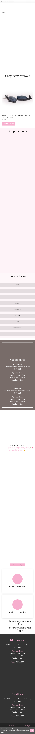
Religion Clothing (17, 291)
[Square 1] (17, 153)
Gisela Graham (17, 309)
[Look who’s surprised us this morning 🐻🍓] (17, 498)
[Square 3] (17, 221)
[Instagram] (17, 1)
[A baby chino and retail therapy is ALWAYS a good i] (17, 553)
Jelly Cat (17, 334)
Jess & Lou (17, 303)
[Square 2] (17, 186)
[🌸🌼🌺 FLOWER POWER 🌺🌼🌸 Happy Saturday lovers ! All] (17, 480)
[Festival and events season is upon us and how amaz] (17, 516)
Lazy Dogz (17, 297)
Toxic (17, 321)
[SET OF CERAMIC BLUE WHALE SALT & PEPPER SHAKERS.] (17, 98)
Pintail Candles (17, 328)
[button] (17, 13)
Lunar (17, 284)
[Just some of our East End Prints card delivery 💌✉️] (17, 462)
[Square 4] (17, 255)
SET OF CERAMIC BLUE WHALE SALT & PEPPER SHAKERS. (16, 116)
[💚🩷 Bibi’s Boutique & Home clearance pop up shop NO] (17, 535)
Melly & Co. (17, 315)
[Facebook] (20, 1)
